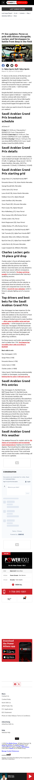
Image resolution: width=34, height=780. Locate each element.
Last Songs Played (7, 13)
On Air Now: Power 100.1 (17, 565)
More (15, 16)
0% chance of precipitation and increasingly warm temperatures (17, 443)
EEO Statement (7, 712)
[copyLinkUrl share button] (16, 65)
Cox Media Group (11, 743)
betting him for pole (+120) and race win (16, 376)
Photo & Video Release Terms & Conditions (16, 716)
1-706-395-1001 (17, 591)
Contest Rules (6, 699)
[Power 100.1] (17, 2)
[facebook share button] (3, 65)
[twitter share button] (7, 65)
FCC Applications (7, 709)
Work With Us (6, 702)
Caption (27, 59)
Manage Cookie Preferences (10, 751)
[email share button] (11, 65)
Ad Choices (25, 747)
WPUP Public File (7, 706)
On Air (15, 13)
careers (11, 748)
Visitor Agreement (7, 746)
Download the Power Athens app (9, 643)
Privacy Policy (20, 746)
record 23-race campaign (16, 289)
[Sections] (3, 2)
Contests (22, 13)
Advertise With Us (7, 16)
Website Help (6, 732)
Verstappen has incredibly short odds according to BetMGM (16, 345)
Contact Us (5, 696)
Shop (28, 13)
